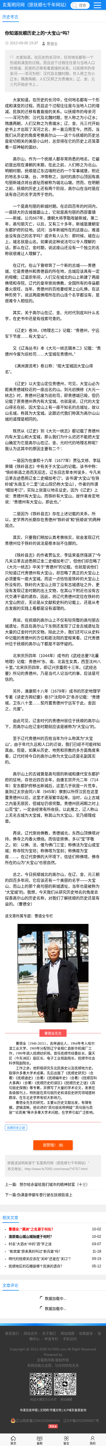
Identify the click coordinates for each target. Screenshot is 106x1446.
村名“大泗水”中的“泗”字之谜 (30, 1244)
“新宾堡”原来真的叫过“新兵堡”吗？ (35, 1251)
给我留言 (86, 1333)
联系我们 (12, 1333)
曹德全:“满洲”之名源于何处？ (32, 1229)
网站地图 (67, 1333)
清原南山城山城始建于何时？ (31, 1237)
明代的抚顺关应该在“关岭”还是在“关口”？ (40, 1259)
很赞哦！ (51, 1145)
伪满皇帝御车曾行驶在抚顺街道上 (44, 1195)
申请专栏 (51, 1339)
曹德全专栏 (44, 916)
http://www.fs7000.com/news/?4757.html (56, 1169)
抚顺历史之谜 (16, 1128)
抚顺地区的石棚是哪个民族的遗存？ (36, 1266)
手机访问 (70, 1339)
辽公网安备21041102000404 (38, 1421)
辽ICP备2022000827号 (81, 1421)
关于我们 (49, 1333)
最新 (40, 1443)
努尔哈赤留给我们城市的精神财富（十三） (54, 1184)
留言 (66, 1443)
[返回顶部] (96, 1296)
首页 (13, 1443)
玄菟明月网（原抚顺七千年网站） (35, 4)
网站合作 (30, 1333)
